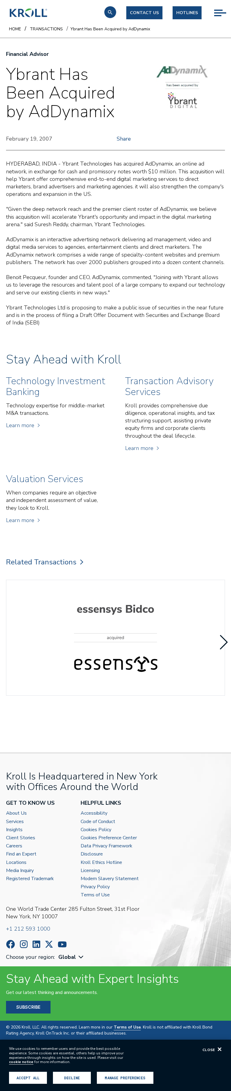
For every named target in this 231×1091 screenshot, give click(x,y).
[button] (110, 12)
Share (124, 138)
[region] (115, 1065)
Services (15, 822)
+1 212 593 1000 (28, 928)
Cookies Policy (96, 830)
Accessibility (94, 813)
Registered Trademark (30, 879)
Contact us (144, 13)
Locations (16, 862)
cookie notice (21, 1061)
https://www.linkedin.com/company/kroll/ (36, 944)
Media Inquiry (20, 871)
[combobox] (71, 957)
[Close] (219, 1049)
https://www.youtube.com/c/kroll (62, 944)
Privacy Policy (95, 887)
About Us (16, 813)
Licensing (90, 871)
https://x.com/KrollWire (49, 944)
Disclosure (92, 854)
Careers (14, 846)
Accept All (28, 1077)
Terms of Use (95, 895)
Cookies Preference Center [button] (109, 838)
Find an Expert (21, 854)
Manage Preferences (125, 1077)
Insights (14, 830)
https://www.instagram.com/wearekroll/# (24, 944)
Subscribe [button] (28, 1007)
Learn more (20, 425)
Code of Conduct (98, 822)
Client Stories (20, 838)
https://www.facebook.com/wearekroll (10, 944)
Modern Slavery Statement (110, 879)
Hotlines (187, 13)
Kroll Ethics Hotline (101, 862)
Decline (72, 1077)
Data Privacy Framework (106, 846)
